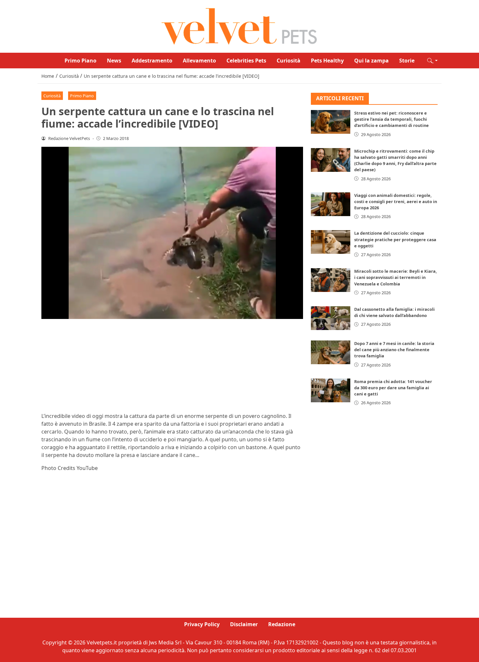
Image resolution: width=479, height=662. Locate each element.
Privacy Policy (202, 624)
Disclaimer (244, 624)
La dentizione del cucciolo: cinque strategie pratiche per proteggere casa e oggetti (395, 239)
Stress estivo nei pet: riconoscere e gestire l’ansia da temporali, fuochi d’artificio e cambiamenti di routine (391, 119)
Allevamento (199, 60)
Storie (406, 60)
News (114, 60)
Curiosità (288, 60)
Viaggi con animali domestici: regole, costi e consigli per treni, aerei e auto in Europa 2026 (395, 201)
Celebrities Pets (246, 60)
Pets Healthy (327, 60)
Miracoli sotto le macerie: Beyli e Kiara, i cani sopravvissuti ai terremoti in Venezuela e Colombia (395, 278)
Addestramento (152, 60)
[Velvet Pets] (239, 25)
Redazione (281, 624)
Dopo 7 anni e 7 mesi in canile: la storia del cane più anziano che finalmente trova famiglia (394, 350)
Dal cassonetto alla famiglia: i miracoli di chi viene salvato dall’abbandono (394, 313)
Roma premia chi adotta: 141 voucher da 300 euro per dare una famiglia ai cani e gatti (393, 388)
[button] (432, 60)
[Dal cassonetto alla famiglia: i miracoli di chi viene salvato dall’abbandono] (331, 318)
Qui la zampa (371, 60)
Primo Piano (80, 60)
